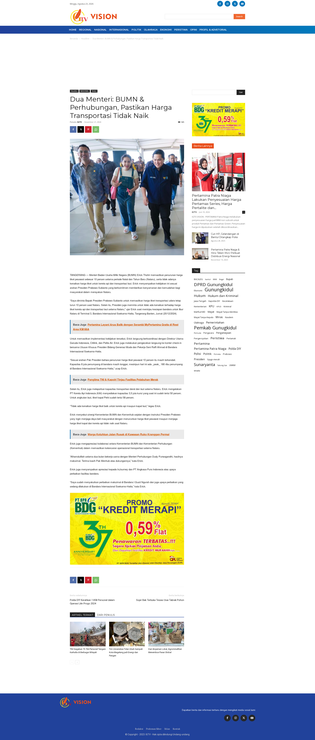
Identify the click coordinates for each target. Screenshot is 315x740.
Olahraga (199, 322)
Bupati (229, 279)
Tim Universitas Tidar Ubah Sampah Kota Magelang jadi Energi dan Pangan (126, 652)
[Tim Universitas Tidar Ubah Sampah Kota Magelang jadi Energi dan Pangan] (127, 634)
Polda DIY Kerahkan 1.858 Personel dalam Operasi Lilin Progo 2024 (92, 602)
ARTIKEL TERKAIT (82, 615)
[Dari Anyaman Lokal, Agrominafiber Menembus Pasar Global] (166, 634)
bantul (208, 279)
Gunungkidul (219, 289)
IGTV (79, 122)
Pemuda (197, 333)
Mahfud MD (199, 312)
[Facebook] (220, 4)
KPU (211, 306)
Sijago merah (213, 359)
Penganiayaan (223, 332)
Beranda (74, 38)
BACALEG (198, 279)
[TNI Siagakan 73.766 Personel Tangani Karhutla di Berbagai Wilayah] (88, 634)
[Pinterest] (88, 129)
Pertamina (202, 343)
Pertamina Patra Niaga (210, 348)
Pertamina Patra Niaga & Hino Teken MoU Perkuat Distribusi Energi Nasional (225, 253)
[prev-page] (72, 662)
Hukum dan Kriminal (223, 296)
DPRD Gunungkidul (213, 284)
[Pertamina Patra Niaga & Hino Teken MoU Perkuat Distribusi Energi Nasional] (200, 254)
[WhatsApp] (96, 129)
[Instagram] (227, 4)
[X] (235, 4)
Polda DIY (235, 348)
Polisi (197, 353)
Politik (207, 353)
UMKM (232, 365)
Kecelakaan (227, 301)
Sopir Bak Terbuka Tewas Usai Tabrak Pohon (160, 600)
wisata (197, 370)
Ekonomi (198, 290)
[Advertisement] (157, 65)
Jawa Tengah (200, 301)
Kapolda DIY (214, 301)
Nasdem (229, 317)
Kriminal (227, 306)
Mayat (211, 311)
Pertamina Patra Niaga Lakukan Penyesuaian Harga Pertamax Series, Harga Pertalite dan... (216, 201)
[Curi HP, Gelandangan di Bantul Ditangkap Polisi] (200, 238)
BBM (215, 279)
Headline (85, 38)
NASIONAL (84, 91)
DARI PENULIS (106, 615)
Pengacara (208, 333)
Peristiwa (217, 338)
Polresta (217, 354)
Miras (219, 317)
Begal (221, 279)
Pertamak (231, 338)
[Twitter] (244, 718)
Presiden (199, 359)
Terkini (94, 91)
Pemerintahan (215, 322)
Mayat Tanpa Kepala (203, 317)
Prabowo (227, 354)
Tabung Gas (222, 365)
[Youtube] (242, 4)
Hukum (200, 295)
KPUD (219, 306)
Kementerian (200, 306)
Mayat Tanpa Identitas (227, 312)
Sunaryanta (204, 364)
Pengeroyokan (201, 338)
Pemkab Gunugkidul (215, 327)
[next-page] (77, 662)
